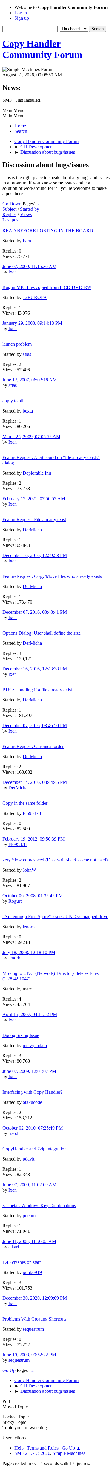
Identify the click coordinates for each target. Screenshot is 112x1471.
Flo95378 (32, 813)
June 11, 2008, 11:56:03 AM (29, 1241)
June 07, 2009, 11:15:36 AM (29, 266)
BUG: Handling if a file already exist (37, 689)
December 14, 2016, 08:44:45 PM (34, 782)
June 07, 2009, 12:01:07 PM (29, 1071)
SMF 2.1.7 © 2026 (32, 1453)
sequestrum (33, 1329)
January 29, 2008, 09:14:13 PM (32, 323)
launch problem (17, 344)
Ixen (27, 240)
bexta (28, 410)
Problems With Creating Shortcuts (34, 1318)
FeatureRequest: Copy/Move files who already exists (52, 576)
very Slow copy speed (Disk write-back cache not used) (55, 859)
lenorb (29, 926)
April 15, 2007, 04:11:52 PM (29, 1014)
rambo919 (32, 1272)
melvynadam (35, 1045)
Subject (9, 209)
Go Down (12, 203)
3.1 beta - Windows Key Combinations (39, 1205)
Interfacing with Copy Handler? (32, 1092)
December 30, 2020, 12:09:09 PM (34, 1298)
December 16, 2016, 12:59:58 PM (34, 555)
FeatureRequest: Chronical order (33, 746)
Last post (10, 219)
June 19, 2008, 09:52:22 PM (29, 1354)
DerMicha (32, 529)
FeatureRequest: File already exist (34, 519)
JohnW (29, 870)
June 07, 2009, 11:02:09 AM (29, 1184)
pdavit (28, 1158)
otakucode (32, 1102)
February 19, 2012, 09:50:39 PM (33, 838)
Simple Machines (69, 1453)
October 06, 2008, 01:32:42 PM (32, 895)
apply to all (12, 400)
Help (19, 1447)
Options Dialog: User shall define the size (41, 633)
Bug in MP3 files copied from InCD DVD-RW (46, 287)
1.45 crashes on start (21, 1262)
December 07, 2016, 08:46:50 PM (34, 725)
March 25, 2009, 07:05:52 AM (31, 436)
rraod (13, 1133)
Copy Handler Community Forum (42, 49)
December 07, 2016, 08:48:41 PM (34, 612)
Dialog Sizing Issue (20, 1035)
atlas (27, 354)
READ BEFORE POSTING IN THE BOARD (47, 230)
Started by (29, 209)
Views (26, 214)
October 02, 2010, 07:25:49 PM (32, 1127)
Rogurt (15, 901)
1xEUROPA (35, 297)
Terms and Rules (43, 1447)
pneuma (30, 1215)
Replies (9, 214)
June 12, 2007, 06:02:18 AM (29, 379)
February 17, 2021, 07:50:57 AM (33, 498)
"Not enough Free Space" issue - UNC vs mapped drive (55, 916)
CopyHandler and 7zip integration (34, 1148)
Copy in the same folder (24, 803)
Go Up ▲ (71, 1447)
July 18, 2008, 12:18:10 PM (28, 952)
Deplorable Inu (37, 473)
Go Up (9, 1370)
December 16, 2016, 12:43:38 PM (34, 668)
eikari (13, 1246)
